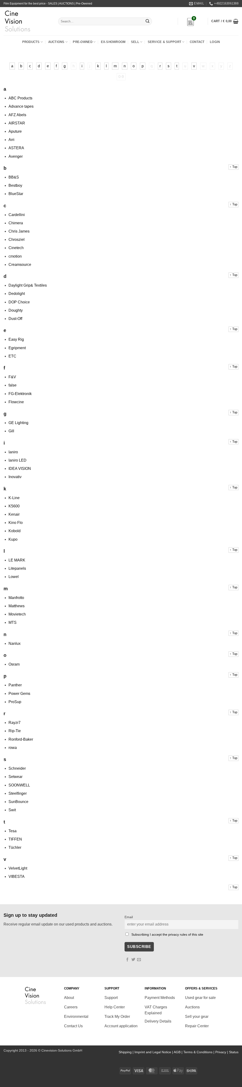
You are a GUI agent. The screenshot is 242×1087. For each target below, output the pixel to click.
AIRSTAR (17, 123)
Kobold (15, 531)
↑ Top (233, 167)
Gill (11, 431)
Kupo (13, 539)
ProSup (15, 702)
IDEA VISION (20, 469)
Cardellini (17, 215)
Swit (12, 810)
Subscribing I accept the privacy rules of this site (167, 934)
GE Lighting (18, 423)
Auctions (56, 42)
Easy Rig (16, 339)
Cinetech (16, 248)
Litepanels (17, 568)
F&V (12, 377)
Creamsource (20, 265)
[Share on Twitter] (133, 960)
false (13, 385)
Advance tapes (21, 106)
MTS (13, 622)
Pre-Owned (82, 42)
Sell (135, 42)
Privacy (220, 1052)
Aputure (15, 131)
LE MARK (17, 560)
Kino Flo (16, 523)
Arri (11, 140)
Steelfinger (18, 793)
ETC (12, 356)
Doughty (16, 310)
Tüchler (15, 847)
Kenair (14, 514)
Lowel (14, 577)
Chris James (19, 231)
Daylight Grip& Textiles (28, 285)
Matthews (17, 606)
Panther (15, 685)
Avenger (16, 156)
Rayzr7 (15, 723)
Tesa (13, 831)
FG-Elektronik (20, 394)
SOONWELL (19, 785)
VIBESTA (17, 877)
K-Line (14, 498)
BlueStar (16, 194)
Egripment (17, 348)
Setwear (15, 777)
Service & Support (164, 42)
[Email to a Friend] (139, 960)
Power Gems (19, 694)
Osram (14, 664)
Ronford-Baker (21, 739)
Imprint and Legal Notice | (154, 1052)
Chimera (16, 223)
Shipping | (126, 1052)
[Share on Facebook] (127, 960)
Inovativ (15, 477)
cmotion (15, 256)
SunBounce (18, 802)
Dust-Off (15, 319)
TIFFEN (15, 839)
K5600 (14, 506)
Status (233, 1052)
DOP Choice (19, 302)
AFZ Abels (17, 115)
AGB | (178, 1052)
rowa (13, 748)
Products (31, 42)
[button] (224, 21)
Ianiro (13, 452)
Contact (197, 42)
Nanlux (15, 643)
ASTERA (16, 148)
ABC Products (20, 98)
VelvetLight (18, 868)
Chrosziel (17, 240)
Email (129, 917)
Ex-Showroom (113, 42)
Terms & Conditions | (199, 1052)
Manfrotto (16, 598)
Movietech (17, 614)
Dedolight (17, 294)
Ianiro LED (17, 460)
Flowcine (16, 402)
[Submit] (147, 21)
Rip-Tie (15, 731)
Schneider (17, 768)
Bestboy (15, 185)
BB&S (14, 177)
